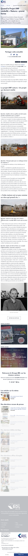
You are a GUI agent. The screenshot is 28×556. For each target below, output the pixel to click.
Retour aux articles (14, 318)
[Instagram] (13, 382)
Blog (17, 522)
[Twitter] (11, 382)
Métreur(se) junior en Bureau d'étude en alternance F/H (18, 488)
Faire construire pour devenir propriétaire (16, 397)
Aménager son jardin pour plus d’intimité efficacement (16, 434)
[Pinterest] (15, 382)
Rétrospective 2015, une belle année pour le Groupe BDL (14, 358)
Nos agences (4, 522)
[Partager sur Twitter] (14, 55)
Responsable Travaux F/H (15, 459)
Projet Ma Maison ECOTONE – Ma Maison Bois (17, 422)
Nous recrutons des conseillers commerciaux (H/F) (16, 481)
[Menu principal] (25, 2)
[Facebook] (9, 382)
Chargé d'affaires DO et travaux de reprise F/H (17, 467)
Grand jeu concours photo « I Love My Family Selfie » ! (13, 335)
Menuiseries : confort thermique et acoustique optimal (17, 448)
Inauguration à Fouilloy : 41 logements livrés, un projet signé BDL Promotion (18, 408)
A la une (8, 5)
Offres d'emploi (19, 524)
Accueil (2, 5)
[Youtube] (16, 382)
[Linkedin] (18, 382)
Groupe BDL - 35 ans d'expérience (17, 415)
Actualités (4, 524)
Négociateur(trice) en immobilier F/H (18, 473)
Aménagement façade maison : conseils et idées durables (18, 441)
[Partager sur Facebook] (11, 55)
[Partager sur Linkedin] (17, 55)
